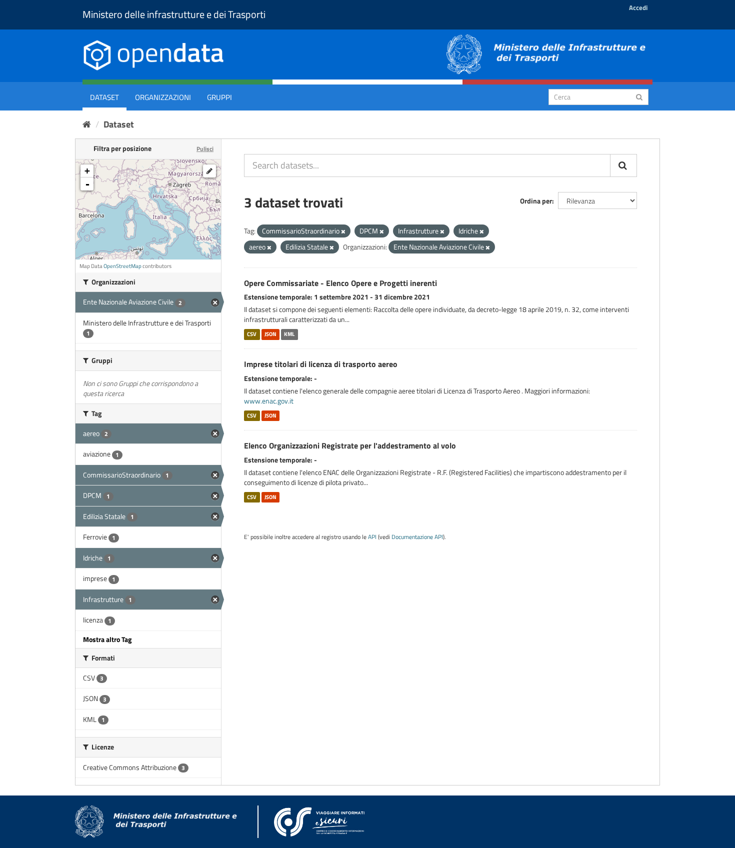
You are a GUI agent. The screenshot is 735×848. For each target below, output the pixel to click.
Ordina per (536, 201)
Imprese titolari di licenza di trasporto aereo (321, 364)
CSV (251, 334)
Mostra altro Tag (107, 639)
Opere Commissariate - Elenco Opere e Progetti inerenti (340, 283)
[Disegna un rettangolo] (209, 171)
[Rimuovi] (343, 232)
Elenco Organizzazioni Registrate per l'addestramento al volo (350, 446)
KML (289, 334)
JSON (270, 334)
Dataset (104, 97)
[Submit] (639, 96)
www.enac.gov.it (269, 401)
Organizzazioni (163, 97)
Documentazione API (417, 537)
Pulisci (205, 149)
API (372, 537)
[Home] (86, 124)
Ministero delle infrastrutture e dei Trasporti (174, 14)
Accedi (638, 7)
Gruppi (219, 97)
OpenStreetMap (123, 266)
